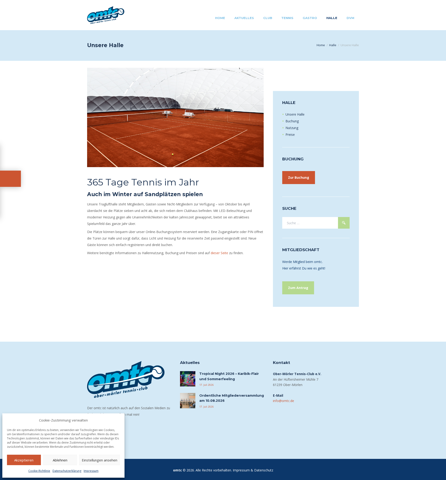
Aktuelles (244, 18)
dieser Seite (219, 253)
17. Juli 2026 (206, 384)
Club (267, 18)
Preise (290, 134)
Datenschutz (263, 470)
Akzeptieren (23, 460)
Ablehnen (60, 460)
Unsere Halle (295, 114)
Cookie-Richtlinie (39, 471)
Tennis (287, 18)
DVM (350, 18)
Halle (331, 18)
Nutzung (291, 128)
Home (220, 18)
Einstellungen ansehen (99, 460)
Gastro (310, 18)
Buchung (292, 121)
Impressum (91, 471)
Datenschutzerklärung (66, 471)
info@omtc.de (283, 401)
